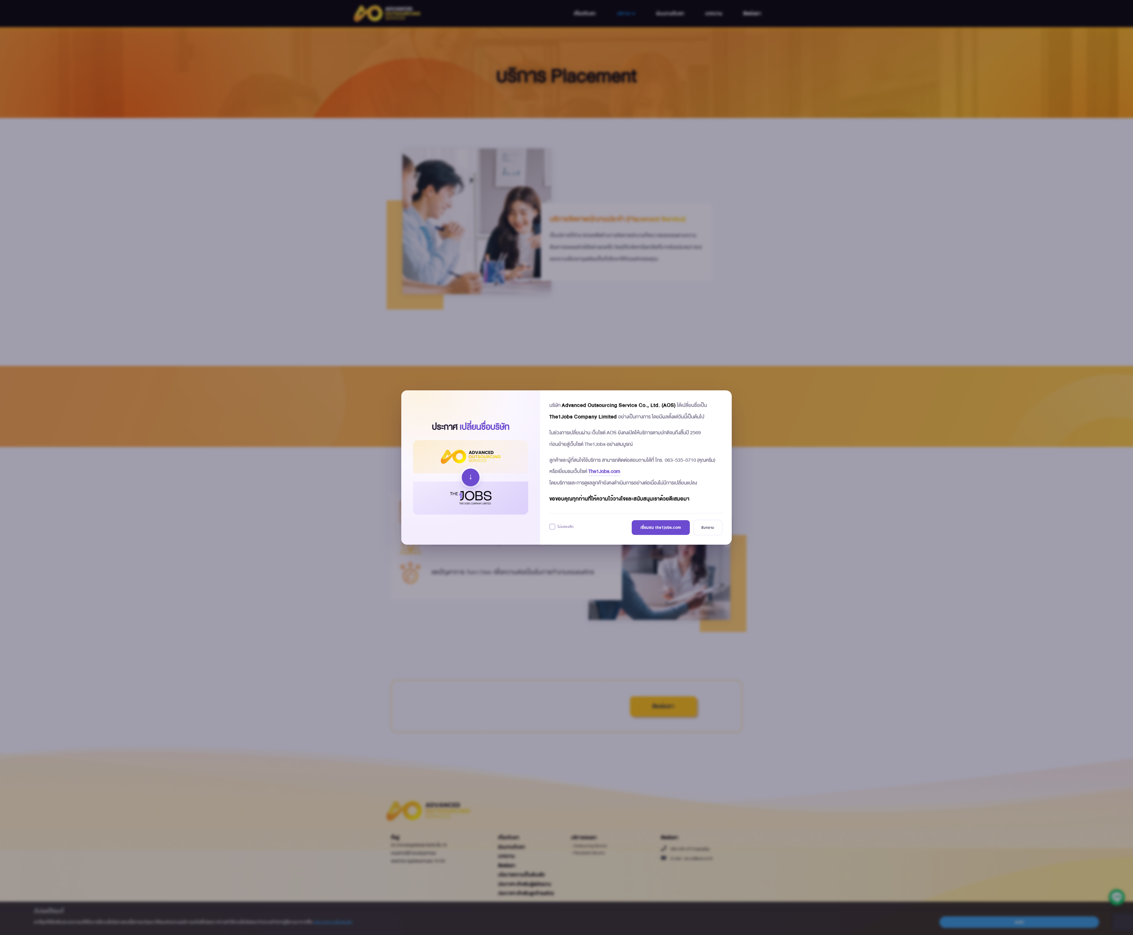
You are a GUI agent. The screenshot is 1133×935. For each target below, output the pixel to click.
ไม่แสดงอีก (566, 527)
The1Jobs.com (604, 471)
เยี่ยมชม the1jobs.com (661, 527)
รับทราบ (707, 527)
